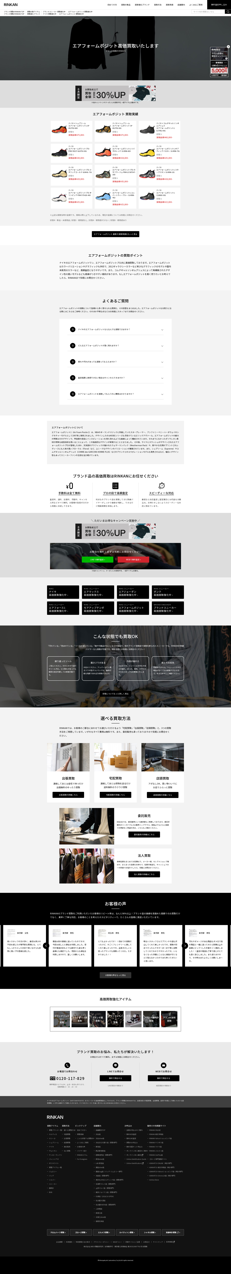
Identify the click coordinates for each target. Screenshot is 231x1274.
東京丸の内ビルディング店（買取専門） (110, 1180)
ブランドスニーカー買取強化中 (54, 11)
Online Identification (134, 1163)
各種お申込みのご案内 (134, 1130)
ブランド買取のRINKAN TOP (14, 11)
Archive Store (154, 1180)
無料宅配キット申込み (134, 1146)
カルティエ (53, 1134)
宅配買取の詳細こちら (115, 794)
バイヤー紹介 (82, 1151)
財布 (50, 1192)
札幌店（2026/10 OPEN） (105, 1196)
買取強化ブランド (142, 4)
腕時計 (51, 1188)
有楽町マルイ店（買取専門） (106, 1184)
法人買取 (67, 1151)
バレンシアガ (54, 1159)
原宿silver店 (100, 1159)
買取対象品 (125, 4)
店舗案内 (181, 4)
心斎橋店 (99, 1209)
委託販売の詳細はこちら (144, 834)
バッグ (51, 1175)
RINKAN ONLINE (155, 1130)
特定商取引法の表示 (83, 1242)
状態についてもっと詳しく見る (116, 693)
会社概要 (59, 1242)
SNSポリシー (117, 1242)
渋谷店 (98, 1134)
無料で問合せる (115, 1078)
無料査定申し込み (219, 4)
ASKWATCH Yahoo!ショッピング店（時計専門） (166, 1171)
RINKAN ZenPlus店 (156, 1155)
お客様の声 (81, 1146)
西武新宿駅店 (100, 1151)
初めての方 (112, 4)
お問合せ (146, 1242)
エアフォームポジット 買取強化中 (71, 14)
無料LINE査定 (131, 1138)
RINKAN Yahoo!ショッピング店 (160, 1138)
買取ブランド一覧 (55, 1130)
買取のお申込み (132, 1142)
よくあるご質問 (195, 4)
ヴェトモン (53, 1151)
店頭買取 (67, 1142)
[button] (97, 560)
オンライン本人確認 (133, 1155)
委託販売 (67, 1146)
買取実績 (169, 4)
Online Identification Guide (136, 1159)
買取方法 (157, 4)
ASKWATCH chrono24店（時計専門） (162, 1175)
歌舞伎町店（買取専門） (104, 1155)
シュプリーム (54, 1142)
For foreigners (82, 1159)
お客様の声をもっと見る (115, 975)
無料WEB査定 (131, 1134)
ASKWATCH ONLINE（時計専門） (161, 1163)
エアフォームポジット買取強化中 (80, 11)
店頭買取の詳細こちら (162, 795)
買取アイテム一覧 (55, 1167)
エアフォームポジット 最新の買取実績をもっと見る (115, 234)
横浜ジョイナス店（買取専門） (107, 1192)
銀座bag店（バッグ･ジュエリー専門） (109, 1171)
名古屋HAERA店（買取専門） (106, 1204)
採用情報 (169, 1242)
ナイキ (51, 1146)
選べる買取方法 (69, 1130)
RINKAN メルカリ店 (156, 1151)
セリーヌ (52, 1138)
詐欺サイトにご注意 (133, 1242)
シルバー (52, 1180)
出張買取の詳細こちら (68, 794)
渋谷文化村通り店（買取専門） (107, 1142)
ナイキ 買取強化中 (49, 14)
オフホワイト (54, 1163)
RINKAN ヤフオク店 (156, 1142)
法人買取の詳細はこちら (144, 874)
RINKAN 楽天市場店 (156, 1134)
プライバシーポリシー (101, 1242)
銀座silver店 (100, 1167)
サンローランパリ (55, 1155)
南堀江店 (99, 1213)
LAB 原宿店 (100, 1163)
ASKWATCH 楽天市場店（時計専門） (162, 1167)
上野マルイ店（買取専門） (105, 1188)
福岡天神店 (100, 1221)
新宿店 (98, 1146)
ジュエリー (53, 1171)
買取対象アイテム (33, 11)
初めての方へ (82, 1130)
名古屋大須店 (100, 1200)
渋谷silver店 (100, 1138)
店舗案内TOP (100, 1130)
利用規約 (69, 1242)
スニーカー (53, 1184)
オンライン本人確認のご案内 (136, 1151)
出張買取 (67, 1138)
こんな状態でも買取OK (85, 1138)
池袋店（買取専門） (103, 1175)
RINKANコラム (82, 1155)
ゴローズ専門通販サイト (158, 1159)
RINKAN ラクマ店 (155, 1146)
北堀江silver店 (101, 1217)
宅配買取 (67, 1134)
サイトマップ (158, 1242)
